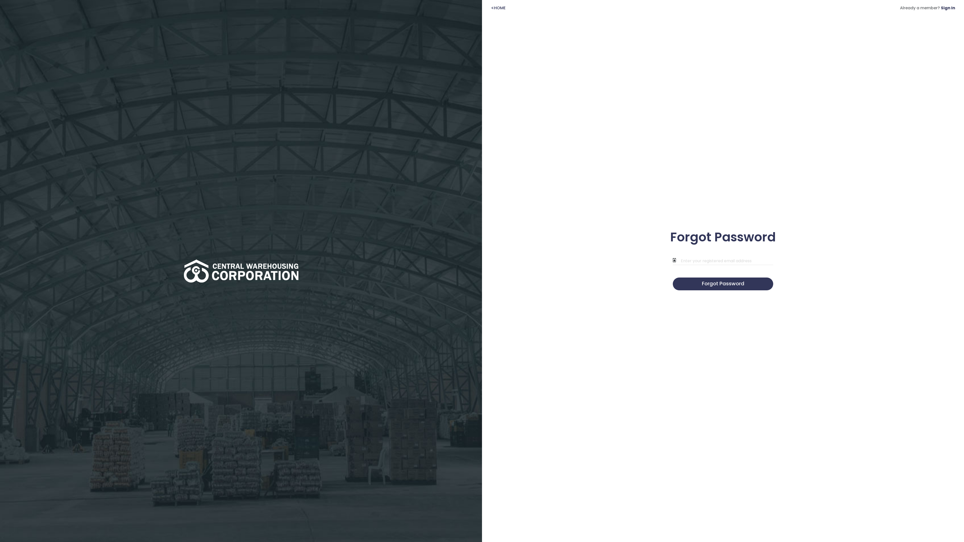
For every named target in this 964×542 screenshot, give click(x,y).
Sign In (948, 8)
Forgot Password (723, 283)
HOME (500, 8)
